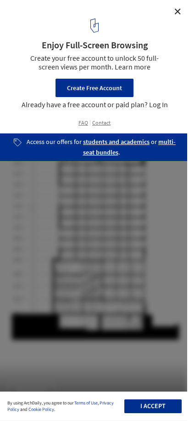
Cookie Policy (41, 409)
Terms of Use (86, 403)
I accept (153, 406)
